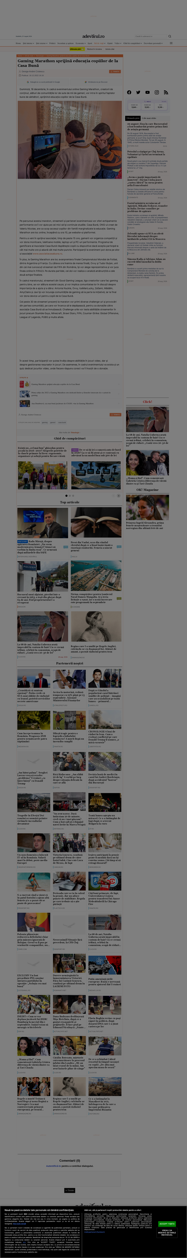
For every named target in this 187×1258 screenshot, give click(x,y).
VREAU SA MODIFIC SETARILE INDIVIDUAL (167, 1232)
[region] (93, 1232)
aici (24, 1242)
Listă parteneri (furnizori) (94, 1232)
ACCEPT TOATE (167, 1224)
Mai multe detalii (19, 1224)
